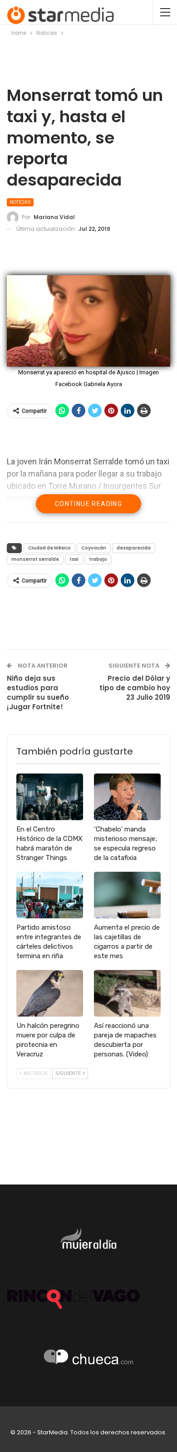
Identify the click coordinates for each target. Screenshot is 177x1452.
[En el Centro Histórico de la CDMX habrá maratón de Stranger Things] (49, 797)
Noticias (20, 202)
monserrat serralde (35, 559)
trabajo (98, 559)
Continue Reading (88, 503)
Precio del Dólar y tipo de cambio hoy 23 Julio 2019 (134, 687)
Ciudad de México (49, 547)
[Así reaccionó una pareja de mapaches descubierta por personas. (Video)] (127, 993)
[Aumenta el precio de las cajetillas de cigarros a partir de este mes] (127, 895)
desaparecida (134, 547)
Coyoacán (93, 547)
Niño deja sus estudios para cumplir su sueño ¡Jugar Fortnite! (38, 692)
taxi (74, 559)
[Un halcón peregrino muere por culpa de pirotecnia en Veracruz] (49, 993)
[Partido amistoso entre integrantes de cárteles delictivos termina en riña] (49, 895)
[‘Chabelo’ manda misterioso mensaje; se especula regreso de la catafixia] (127, 797)
